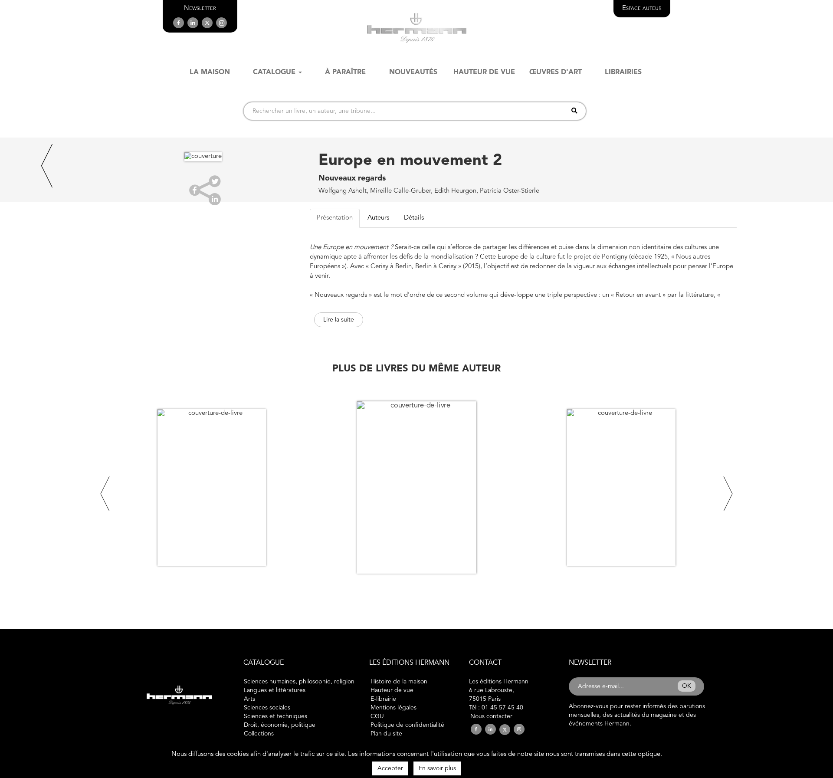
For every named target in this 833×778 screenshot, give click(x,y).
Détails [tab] (414, 218)
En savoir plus (437, 768)
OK (686, 686)
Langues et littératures (274, 690)
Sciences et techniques (275, 716)
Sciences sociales (267, 708)
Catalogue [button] (274, 72)
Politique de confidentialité (407, 725)
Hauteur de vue (392, 690)
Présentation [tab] (335, 218)
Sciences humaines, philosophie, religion (299, 682)
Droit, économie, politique (279, 725)
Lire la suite (338, 320)
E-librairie (383, 699)
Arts (249, 699)
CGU (377, 716)
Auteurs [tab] (378, 218)
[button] (200, 8)
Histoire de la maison (399, 682)
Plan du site (386, 734)
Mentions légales (393, 708)
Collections (259, 734)
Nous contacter (491, 716)
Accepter (390, 768)
